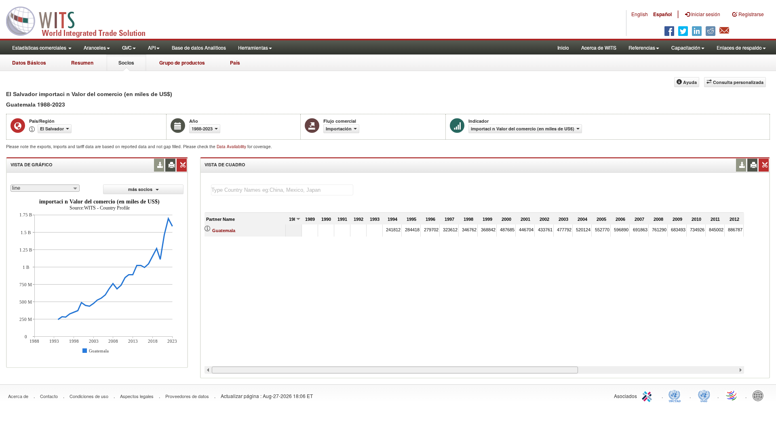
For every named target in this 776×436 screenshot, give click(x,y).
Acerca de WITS (598, 47)
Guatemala (223, 230)
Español (662, 14)
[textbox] (282, 189)
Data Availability (232, 146)
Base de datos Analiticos (199, 47)
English (639, 13)
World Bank (760, 395)
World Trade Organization (732, 395)
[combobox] (45, 188)
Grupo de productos (182, 62)
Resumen (82, 62)
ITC (648, 395)
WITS (81, 20)
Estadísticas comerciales (39, 47)
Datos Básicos (29, 62)
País (235, 62)
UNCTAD (676, 395)
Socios (126, 62)
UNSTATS (704, 395)
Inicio (563, 47)
